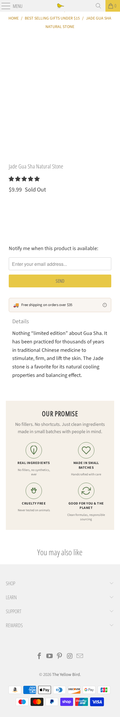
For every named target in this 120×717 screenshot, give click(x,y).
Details (20, 321)
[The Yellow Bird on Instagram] (70, 656)
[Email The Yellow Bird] (80, 656)
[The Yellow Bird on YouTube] (49, 656)
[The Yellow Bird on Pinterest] (59, 656)
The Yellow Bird (66, 675)
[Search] (98, 6)
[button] (24, 179)
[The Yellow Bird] (60, 6)
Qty (12, 203)
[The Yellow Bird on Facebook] (39, 656)
